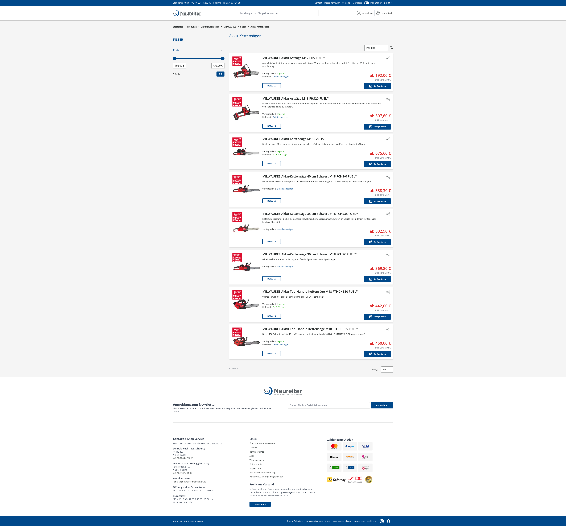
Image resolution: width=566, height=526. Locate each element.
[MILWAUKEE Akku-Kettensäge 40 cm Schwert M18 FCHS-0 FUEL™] (246, 189)
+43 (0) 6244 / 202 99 (201, 2)
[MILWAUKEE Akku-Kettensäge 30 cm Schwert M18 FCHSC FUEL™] (246, 267)
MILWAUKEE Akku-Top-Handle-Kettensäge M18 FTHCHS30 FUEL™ (310, 291)
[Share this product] (388, 58)
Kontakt (318, 2)
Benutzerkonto (256, 451)
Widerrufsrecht (257, 460)
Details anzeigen (281, 76)
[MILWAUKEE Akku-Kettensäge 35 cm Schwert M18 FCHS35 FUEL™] (246, 228)
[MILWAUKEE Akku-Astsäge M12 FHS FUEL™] (246, 72)
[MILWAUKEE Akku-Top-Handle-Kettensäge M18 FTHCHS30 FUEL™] (246, 304)
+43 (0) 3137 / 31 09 (230, 2)
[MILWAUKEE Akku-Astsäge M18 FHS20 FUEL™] (246, 113)
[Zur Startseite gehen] (187, 13)
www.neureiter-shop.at (342, 521)
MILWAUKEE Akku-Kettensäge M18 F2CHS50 (294, 139)
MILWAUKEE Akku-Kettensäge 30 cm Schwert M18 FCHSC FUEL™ (309, 254)
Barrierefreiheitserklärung (262, 472)
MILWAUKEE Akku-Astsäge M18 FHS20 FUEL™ (295, 98)
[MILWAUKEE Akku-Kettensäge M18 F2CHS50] (246, 152)
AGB (251, 455)
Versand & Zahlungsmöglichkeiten (266, 476)
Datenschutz (255, 464)
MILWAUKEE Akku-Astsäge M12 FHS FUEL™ (294, 58)
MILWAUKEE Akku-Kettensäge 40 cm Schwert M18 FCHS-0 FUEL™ (310, 176)
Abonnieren (382, 405)
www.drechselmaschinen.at (365, 521)
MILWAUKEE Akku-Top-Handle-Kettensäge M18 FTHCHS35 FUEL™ (310, 329)
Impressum (255, 468)
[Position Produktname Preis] (376, 48)
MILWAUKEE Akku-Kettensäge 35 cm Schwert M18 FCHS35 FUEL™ (310, 214)
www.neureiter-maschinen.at (318, 521)
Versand (346, 2)
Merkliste (357, 2)
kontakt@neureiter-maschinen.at (189, 481)
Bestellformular (332, 2)
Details (271, 85)
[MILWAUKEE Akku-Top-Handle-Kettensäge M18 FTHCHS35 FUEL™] (246, 342)
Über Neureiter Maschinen (262, 443)
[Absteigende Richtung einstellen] (391, 48)
